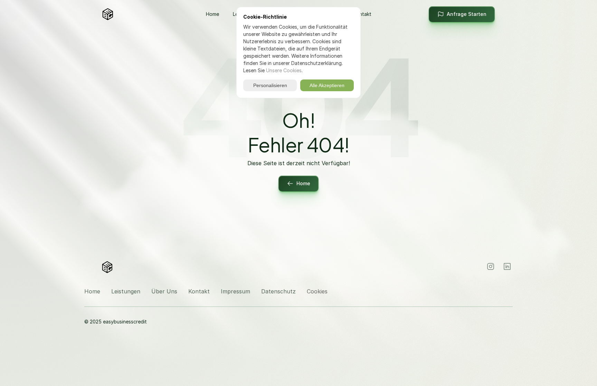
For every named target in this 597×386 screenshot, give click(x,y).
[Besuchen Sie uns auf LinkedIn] (507, 266)
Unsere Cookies (284, 70)
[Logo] (125, 14)
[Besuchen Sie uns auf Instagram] (490, 266)
